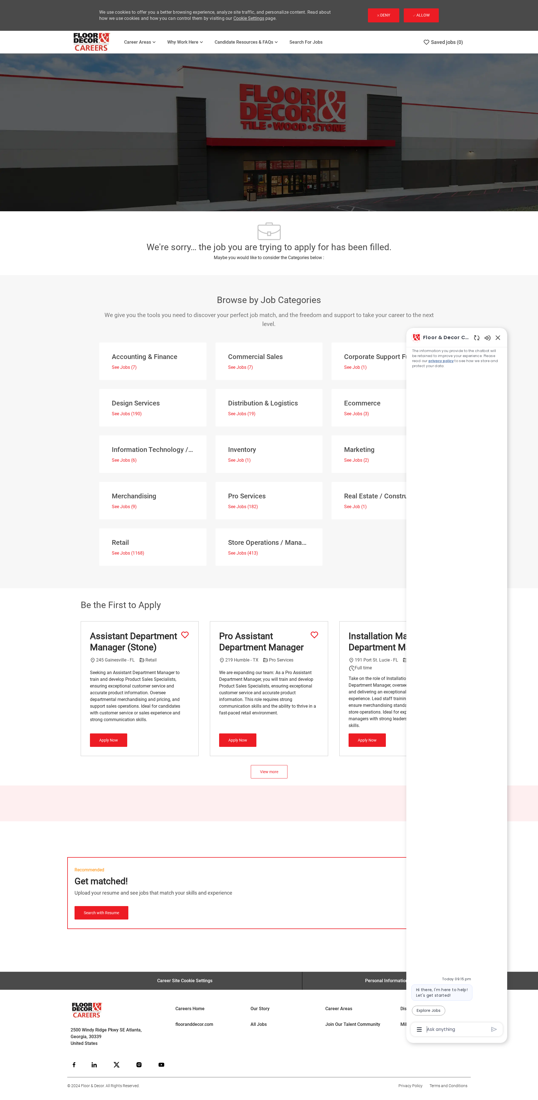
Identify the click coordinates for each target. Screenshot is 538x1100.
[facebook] (74, 1064)
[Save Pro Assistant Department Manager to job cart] (314, 634)
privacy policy (441, 360)
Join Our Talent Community (352, 1024)
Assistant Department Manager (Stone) (133, 642)
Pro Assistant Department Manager (261, 642)
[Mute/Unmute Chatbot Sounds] (487, 338)
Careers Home (190, 1008)
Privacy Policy (410, 1085)
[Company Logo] (95, 42)
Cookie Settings (248, 18)
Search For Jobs (306, 42)
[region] (456, 683)
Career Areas (338, 1008)
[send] (494, 1029)
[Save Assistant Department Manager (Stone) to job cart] (184, 634)
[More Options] (419, 1029)
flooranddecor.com (194, 1024)
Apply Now (108, 740)
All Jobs (259, 1024)
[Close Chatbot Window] (498, 337)
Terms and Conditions (448, 1085)
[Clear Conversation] (477, 337)
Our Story (260, 1008)
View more (269, 772)
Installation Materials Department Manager (391, 642)
